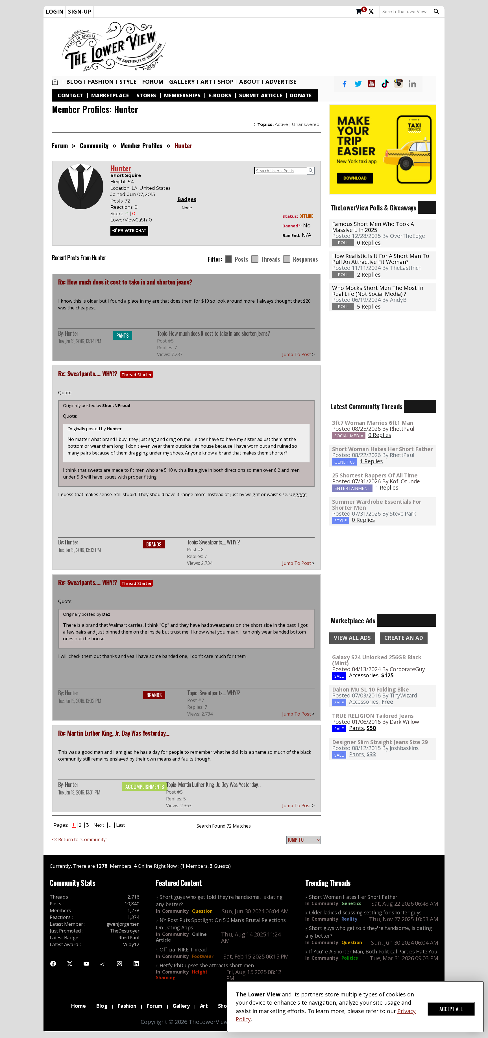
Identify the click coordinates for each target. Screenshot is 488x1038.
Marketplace (110, 95)
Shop (224, 1005)
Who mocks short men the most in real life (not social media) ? (377, 291)
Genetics (351, 903)
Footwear (202, 956)
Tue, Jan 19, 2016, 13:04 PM (79, 341)
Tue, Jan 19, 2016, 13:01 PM (79, 792)
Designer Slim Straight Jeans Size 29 (380, 742)
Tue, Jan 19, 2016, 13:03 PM (79, 550)
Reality (349, 919)
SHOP (226, 81)
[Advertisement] (308, 47)
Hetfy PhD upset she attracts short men (207, 965)
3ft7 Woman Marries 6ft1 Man (372, 423)
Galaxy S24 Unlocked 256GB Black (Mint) (377, 660)
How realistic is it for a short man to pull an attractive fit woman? (380, 259)
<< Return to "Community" (79, 839)
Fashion (101, 81)
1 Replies (371, 461)
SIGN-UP (79, 11)
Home (56, 82)
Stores (146, 95)
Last (120, 825)
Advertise (280, 81)
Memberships (182, 95)
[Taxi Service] (382, 149)
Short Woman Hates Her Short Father (382, 449)
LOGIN (55, 11)
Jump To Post (298, 354)
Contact (70, 95)
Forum (153, 81)
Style (127, 81)
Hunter (71, 333)
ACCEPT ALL (451, 1009)
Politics (349, 958)
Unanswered (305, 124)
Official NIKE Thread (183, 949)
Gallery (182, 81)
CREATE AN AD (403, 637)
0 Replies (379, 435)
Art (206, 81)
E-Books (219, 95)
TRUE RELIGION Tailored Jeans (373, 716)
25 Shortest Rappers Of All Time (375, 475)
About (249, 81)
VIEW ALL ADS (352, 637)
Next (98, 825)
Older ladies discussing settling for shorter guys (365, 912)
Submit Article (260, 95)
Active (281, 124)
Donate (300, 95)
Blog (74, 81)
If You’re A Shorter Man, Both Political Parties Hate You (373, 951)
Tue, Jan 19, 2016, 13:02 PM (79, 700)
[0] (359, 12)
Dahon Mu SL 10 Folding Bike (370, 689)
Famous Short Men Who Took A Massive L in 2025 (373, 227)
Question (202, 911)
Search (438, 11)
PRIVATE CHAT (132, 230)
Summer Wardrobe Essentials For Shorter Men (376, 504)
